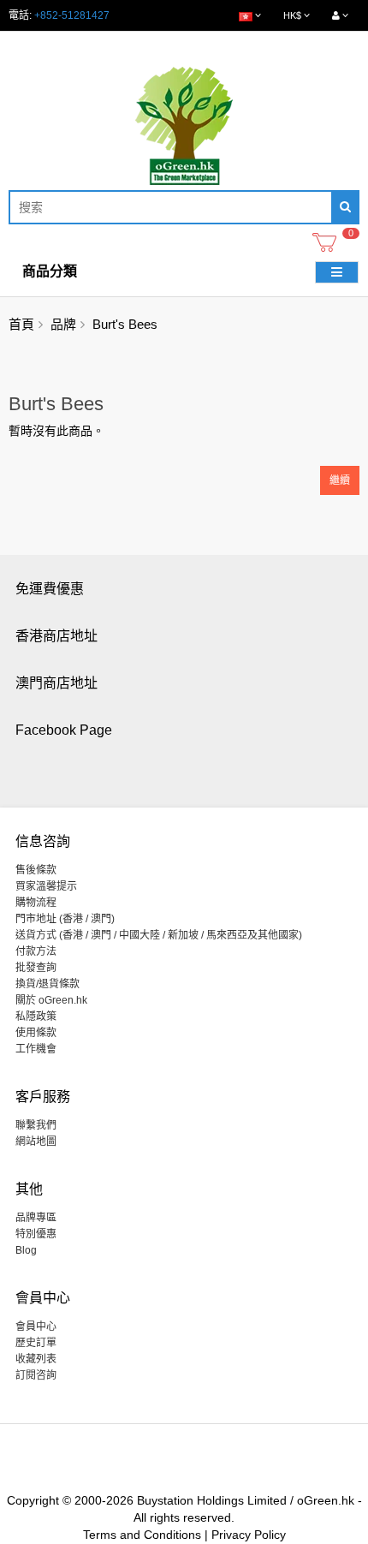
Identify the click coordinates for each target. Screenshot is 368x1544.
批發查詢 (35, 968)
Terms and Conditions (142, 1534)
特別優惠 (35, 1234)
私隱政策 (35, 1016)
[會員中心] (340, 15)
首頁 (21, 324)
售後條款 (35, 870)
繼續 (339, 480)
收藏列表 (35, 1359)
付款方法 (35, 951)
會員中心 (35, 1326)
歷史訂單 (35, 1343)
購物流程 (35, 903)
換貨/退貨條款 (47, 984)
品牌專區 (35, 1218)
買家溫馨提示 (46, 886)
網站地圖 (35, 1142)
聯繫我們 (35, 1125)
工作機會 (35, 1049)
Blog (26, 1250)
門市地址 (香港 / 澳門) (65, 919)
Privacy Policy (248, 1534)
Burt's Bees (124, 324)
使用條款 (35, 1033)
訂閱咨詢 (35, 1375)
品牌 (63, 324)
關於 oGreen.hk (51, 1000)
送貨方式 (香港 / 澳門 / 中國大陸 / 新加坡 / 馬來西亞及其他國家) (158, 935)
